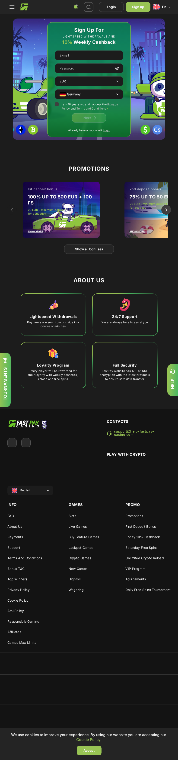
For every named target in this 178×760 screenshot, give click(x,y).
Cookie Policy (18, 600)
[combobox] (75, 7)
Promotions (134, 516)
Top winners (17, 579)
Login (111, 7)
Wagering (76, 590)
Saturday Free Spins (141, 548)
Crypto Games (80, 558)
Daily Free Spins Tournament (148, 590)
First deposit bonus (140, 526)
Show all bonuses (89, 249)
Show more (35, 231)
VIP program (135, 569)
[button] (117, 81)
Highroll (74, 579)
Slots (72, 516)
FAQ (10, 516)
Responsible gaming (23, 621)
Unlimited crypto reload (144, 558)
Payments (15, 537)
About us (14, 526)
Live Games (78, 526)
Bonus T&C (16, 569)
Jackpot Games (81, 548)
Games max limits (21, 642)
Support (13, 548)
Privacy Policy (18, 590)
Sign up (138, 7)
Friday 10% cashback (142, 537)
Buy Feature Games (84, 537)
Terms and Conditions (91, 108)
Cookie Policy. (88, 739)
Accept (89, 750)
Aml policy (15, 611)
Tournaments (135, 579)
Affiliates (14, 632)
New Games (78, 569)
